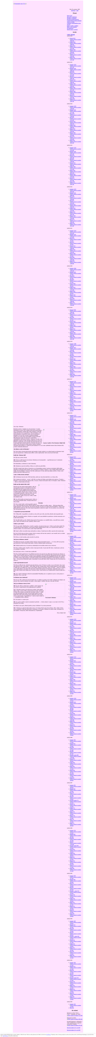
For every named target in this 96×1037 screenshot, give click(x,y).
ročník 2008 (69, 737)
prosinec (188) (73, 343)
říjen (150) (72, 502)
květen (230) (72, 166)
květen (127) (72, 596)
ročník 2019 (69, 307)
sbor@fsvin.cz (5, 1035)
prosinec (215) (73, 230)
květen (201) (72, 287)
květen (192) (72, 325)
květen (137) (72, 555)
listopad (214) (73, 234)
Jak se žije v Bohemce (72, 17)
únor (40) (72, 951)
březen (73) (72, 815)
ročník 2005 (69, 873)
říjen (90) (72, 747)
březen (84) (72, 770)
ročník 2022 (69, 186)
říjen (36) (72, 970)
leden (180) (72, 374)
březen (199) (72, 295)
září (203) (72, 279)
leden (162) (72, 449)
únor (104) (72, 687)
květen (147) (72, 513)
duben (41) (72, 947)
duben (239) (72, 129)
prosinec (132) (73, 577)
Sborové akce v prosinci (72, 29)
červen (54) (72, 894)
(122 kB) (80, 1015)
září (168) (72, 426)
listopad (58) (72, 879)
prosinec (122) (73, 619)
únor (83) (72, 774)
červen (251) (72, 79)
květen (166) (72, 434)
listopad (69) (72, 834)
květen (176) (72, 392)
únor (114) (72, 645)
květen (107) (72, 675)
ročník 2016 (69, 413)
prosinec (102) (73, 698)
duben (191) (72, 328)
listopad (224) (73, 193)
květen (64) (72, 853)
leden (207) (72, 261)
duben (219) (72, 212)
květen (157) (72, 472)
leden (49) (72, 913)
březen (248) (72, 91)
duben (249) (72, 87)
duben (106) (72, 679)
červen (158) (72, 468)
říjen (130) (72, 585)
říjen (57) (72, 883)
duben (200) (72, 291)
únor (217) (72, 219)
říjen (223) (72, 196)
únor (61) (72, 864)
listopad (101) (73, 702)
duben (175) (72, 396)
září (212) (72, 242)
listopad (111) (73, 660)
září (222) (72, 200)
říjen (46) (72, 928)
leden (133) (72, 570)
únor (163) (72, 445)
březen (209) (72, 253)
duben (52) (72, 902)
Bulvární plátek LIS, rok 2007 (73, 1027)
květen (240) (72, 125)
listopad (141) (73, 540)
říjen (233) (72, 155)
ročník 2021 (69, 228)
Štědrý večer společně (72, 27)
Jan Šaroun (48, 1034)
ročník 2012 (69, 575)
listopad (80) (72, 789)
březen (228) (72, 174)
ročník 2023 (69, 145)
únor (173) (72, 404)
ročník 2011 (69, 616)
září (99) (72, 709)
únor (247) (72, 95)
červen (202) (72, 283)
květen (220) (72, 208)
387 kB (80, 1025)
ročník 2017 (69, 379)
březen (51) (72, 906)
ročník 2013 (69, 533)
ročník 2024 (69, 103)
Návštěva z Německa (71, 18)
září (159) (72, 464)
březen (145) (72, 521)
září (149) (72, 506)
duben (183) (72, 362)
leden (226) (72, 181)
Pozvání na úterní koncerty (73, 19)
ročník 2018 (69, 341)
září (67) (72, 841)
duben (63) (72, 857)
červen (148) (72, 509)
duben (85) (72, 766)
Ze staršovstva (70, 28)
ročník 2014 (69, 492)
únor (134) (72, 566)
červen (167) (72, 430)
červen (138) (72, 551)
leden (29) (72, 996)
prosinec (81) (73, 785)
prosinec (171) (73, 415)
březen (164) (72, 442)
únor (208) (72, 257)
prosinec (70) (73, 830)
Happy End (69, 15)
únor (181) (72, 370)
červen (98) (72, 713)
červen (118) (72, 634)
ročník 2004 (69, 918)
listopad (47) (72, 924)
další (77, 10)
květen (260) (72, 42)
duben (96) (72, 721)
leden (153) (72, 487)
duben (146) (72, 517)
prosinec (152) (73, 494)
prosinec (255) (73, 64)
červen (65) (72, 849)
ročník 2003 (69, 960)
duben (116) (72, 638)
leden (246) (72, 98)
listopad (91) (72, 743)
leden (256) (72, 57)
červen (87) (72, 758)
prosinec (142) (73, 536)
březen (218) (72, 215)
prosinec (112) (73, 656)
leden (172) (72, 408)
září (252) (72, 76)
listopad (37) (72, 966)
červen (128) (72, 592)
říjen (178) (72, 385)
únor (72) (72, 819)
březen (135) (72, 562)
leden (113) (72, 649)
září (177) (72, 389)
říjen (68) (72, 838)
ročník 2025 (69, 62)
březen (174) (72, 400)
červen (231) (72, 162)
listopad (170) (73, 419)
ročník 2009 (69, 696)
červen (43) (72, 940)
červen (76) (72, 804)
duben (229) (72, 170)
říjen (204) (72, 276)
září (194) (72, 317)
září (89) (72, 751)
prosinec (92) (73, 739)
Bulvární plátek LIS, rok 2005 (73, 1030)
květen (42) (72, 943)
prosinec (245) (73, 106)
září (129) (72, 589)
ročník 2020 (69, 266)
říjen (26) (72, 1008)
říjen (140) (72, 543)
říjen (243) (72, 113)
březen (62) (72, 860)
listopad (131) (73, 581)
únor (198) (72, 298)
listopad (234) (73, 151)
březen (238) (72, 132)
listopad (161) (73, 457)
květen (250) (72, 83)
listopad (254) (73, 68)
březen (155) (72, 479)
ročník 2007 (69, 782)
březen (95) (72, 725)
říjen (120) (72, 626)
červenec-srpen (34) (74, 977)
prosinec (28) (73, 1004)
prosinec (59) (73, 875)
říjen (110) (72, 664)
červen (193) (72, 321)
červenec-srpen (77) (74, 800)
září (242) (72, 117)
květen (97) (72, 717)
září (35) (72, 974)
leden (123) (72, 611)
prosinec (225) (73, 189)
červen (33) (72, 981)
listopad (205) (73, 272)
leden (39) (72, 955)
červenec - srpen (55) (74, 891)
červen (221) (72, 204)
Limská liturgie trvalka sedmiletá (74, 20)
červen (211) (72, 245)
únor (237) (72, 136)
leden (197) (72, 302)
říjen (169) (72, 423)
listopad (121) (73, 623)
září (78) (72, 796)
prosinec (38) (73, 962)
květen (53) (72, 898)
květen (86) (72, 762)
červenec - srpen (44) (74, 936)
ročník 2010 (69, 654)
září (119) (72, 630)
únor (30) (72, 993)
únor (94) (72, 728)
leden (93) (72, 732)
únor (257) (72, 53)
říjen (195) (72, 313)
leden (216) (72, 223)
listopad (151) (73, 498)
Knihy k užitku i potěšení (72, 25)
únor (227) (72, 178)
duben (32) (72, 985)
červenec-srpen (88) (74, 755)
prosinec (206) (73, 268)
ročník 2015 (69, 454)
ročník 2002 (69, 1001)
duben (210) (72, 249)
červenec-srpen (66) (74, 845)
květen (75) (72, 808)
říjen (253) (72, 72)
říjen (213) (72, 238)
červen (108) (72, 672)
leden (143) (72, 528)
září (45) (72, 932)
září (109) (72, 668)
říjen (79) (72, 792)
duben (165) (72, 438)
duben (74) (72, 811)
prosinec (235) (73, 147)
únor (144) (72, 525)
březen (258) (72, 49)
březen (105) (72, 683)
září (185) (72, 355)
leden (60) (72, 868)
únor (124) (72, 608)
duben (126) (72, 600)
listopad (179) (73, 381)
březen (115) (72, 642)
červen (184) (72, 359)
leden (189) (72, 336)
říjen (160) (72, 460)
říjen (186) (72, 351)
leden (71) (72, 823)
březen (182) (72, 366)
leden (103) (72, 691)
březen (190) (72, 332)
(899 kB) (80, 1019)
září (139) (72, 547)
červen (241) (72, 121)
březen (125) (72, 604)
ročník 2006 (69, 828)
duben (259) (72, 46)
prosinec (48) (73, 921)
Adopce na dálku (71, 22)
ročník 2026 (69, 36)
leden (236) (72, 140)
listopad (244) (73, 110)
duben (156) (72, 475)
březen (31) (72, 989)
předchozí (73, 10)
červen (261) (72, 38)
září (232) (72, 159)
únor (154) (72, 483)
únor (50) (72, 910)
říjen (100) (72, 706)
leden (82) (72, 777)
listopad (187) (73, 347)
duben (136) (72, 559)
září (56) (72, 887)
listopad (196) (73, 309)
